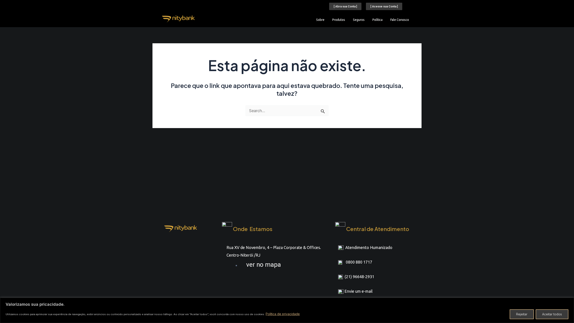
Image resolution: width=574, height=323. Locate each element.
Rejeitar (521, 314)
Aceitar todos (552, 314)
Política (377, 20)
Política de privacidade (283, 314)
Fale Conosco (399, 20)
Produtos (338, 20)
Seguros (359, 20)
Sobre (320, 20)
